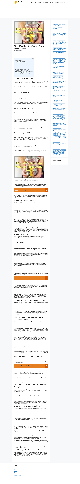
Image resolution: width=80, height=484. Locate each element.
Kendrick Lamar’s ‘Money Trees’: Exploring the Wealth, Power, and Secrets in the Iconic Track (58, 76)
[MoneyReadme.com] (15, 2)
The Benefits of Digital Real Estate (22, 62)
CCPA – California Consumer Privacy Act (20, 469)
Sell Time (51, 2)
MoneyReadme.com (23, 2)
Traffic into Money (45, 2)
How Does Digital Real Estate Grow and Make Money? (23, 73)
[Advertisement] (40, 11)
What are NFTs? (17, 68)
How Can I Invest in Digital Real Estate (21, 72)
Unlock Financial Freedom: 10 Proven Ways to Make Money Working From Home (59, 70)
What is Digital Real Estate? (21, 61)
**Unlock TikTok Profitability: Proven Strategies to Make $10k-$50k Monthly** (59, 87)
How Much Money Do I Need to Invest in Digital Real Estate (24, 71)
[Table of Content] (33, 59)
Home (32, 2)
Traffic (35, 2)
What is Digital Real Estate (19, 60)
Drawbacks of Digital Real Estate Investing (21, 70)
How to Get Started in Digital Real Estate (23, 64)
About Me (15, 468)
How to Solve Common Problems (60, 2)
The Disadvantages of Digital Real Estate (23, 63)
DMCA (15, 472)
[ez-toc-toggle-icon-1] (32, 59)
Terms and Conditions (17, 475)
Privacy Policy (16, 474)
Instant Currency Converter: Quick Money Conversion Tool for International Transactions (59, 124)
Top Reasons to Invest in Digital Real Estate (22, 69)
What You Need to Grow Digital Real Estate (22, 74)
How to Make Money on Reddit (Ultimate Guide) (21, 459)
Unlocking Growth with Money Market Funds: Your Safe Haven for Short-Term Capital (59, 30)
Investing (39, 2)
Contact (15, 471)
